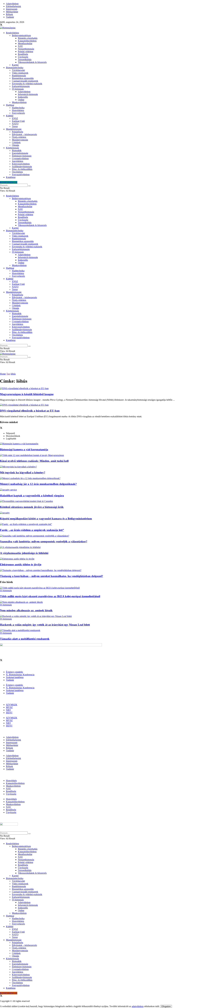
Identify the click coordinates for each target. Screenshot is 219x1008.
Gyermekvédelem (20, 158)
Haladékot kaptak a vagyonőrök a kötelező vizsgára (32, 495)
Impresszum (11, 9)
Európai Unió (18, 121)
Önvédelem (17, 172)
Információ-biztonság (28, 94)
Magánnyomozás (20, 140)
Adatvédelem (12, 3)
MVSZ (9, 707)
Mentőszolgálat (25, 43)
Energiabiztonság (20, 153)
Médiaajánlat (12, 11)
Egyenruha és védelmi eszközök (27, 83)
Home (3, 374)
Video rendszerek (20, 73)
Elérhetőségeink (13, 6)
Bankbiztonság (19, 75)
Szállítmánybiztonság (22, 166)
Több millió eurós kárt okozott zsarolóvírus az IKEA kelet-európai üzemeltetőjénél (50, 596)
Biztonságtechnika (14, 67)
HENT (9, 712)
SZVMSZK (11, 704)
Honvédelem (18, 110)
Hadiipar (10, 105)
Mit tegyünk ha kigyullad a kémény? (22, 472)
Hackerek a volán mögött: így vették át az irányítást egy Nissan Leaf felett (45, 624)
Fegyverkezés (18, 113)
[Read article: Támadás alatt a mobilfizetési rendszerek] (109, 630)
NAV (20, 46)
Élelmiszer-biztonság (21, 156)
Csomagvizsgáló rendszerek (25, 81)
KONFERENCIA (8, 182)
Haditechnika (18, 107)
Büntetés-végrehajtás (27, 38)
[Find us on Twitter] (1, 25)
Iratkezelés (23, 97)
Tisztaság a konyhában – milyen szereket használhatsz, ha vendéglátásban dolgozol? (51, 576)
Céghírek (16, 142)
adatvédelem (137, 1006)
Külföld (9, 115)
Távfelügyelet (18, 70)
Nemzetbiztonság (26, 49)
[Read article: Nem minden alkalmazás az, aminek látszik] (109, 602)
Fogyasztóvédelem (20, 174)
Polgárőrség (17, 131)
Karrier (15, 65)
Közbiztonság (12, 148)
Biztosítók (16, 150)
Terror (15, 126)
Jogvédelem (17, 161)
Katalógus (10, 177)
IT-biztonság (18, 89)
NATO (15, 123)
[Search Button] (29, 185)
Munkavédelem (19, 102)
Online (21, 99)
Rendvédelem (12, 33)
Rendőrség (23, 54)
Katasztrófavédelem (27, 41)
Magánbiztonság (13, 129)
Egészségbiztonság (21, 86)
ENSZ (15, 118)
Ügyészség (23, 57)
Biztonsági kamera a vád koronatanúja (24, 449)
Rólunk (9, 14)
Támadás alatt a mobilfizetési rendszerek (24, 638)
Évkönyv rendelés (14, 672)
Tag (8, 374)
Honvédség (11, 780)
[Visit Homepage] (8, 27)
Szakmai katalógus (15, 677)
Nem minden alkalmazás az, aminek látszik (26, 610)
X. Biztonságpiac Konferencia (20, 674)
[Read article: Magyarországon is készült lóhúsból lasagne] (109, 388)
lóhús (13, 374)
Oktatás (15, 145)
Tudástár (10, 17)
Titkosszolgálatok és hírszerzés (32, 62)
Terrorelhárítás (24, 59)
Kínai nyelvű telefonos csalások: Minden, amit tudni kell (34, 460)
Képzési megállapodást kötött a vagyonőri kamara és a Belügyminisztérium (46, 518)
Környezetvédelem (21, 164)
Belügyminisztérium (21, 35)
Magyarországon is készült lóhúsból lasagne (26, 394)
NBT (8, 710)
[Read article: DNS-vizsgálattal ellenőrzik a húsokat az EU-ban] (109, 405)
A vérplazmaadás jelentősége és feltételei (24, 553)
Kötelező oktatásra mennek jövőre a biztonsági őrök (32, 507)
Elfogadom (166, 1006)
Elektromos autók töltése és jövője (20, 564)
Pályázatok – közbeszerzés (24, 134)
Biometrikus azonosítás (23, 78)
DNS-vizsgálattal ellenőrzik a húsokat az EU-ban (30, 410)
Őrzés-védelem (19, 137)
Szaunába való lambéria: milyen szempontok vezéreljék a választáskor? (43, 541)
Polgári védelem (25, 51)
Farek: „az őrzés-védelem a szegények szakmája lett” (32, 530)
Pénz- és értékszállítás (22, 169)
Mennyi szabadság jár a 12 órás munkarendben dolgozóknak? (38, 483)
